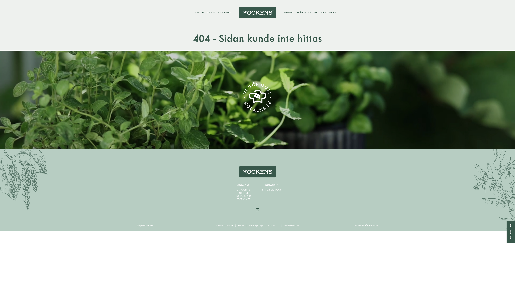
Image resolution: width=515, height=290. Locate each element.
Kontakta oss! (511, 231)
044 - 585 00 (274, 225)
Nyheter (289, 12)
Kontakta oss (243, 196)
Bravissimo (373, 225)
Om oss (199, 12)
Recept (211, 12)
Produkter (224, 12)
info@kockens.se (291, 225)
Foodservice (328, 12)
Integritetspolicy (271, 190)
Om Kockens (243, 190)
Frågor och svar (307, 12)
